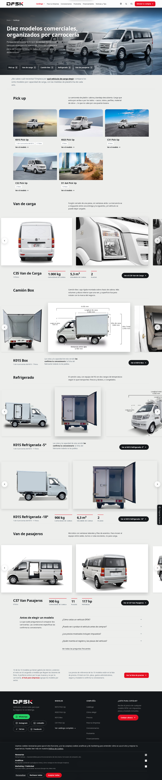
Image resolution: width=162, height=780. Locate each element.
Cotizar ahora (127, 718)
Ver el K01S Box (137, 363)
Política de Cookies (55, 749)
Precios (89, 717)
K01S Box (58, 717)
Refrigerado (64, 67)
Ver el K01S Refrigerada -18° (132, 519)
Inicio (9, 20)
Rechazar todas (36, 775)
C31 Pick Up (60, 723)
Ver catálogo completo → (65, 728)
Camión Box (47, 67)
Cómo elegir (91, 712)
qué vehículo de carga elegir (60, 79)
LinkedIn (38, 723)
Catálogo (39, 4)
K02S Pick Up (60, 712)
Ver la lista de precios (135, 675)
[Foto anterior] (4, 241)
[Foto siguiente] (157, 241)
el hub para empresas (31, 678)
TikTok (21, 729)
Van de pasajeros (83, 67)
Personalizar (21, 775)
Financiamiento (88, 4)
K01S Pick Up (60, 707)
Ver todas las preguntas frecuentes (76, 649)
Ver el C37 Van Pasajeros (134, 603)
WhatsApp (23, 717)
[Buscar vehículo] (126, 4)
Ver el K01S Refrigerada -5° (133, 447)
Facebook (36, 729)
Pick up (13, 67)
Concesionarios (66, 4)
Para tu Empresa (53, 4)
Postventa (77, 4)
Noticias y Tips (101, 4)
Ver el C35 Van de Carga (134, 276)
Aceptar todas (53, 775)
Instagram (21, 723)
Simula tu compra (144, 4)
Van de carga (28, 67)
